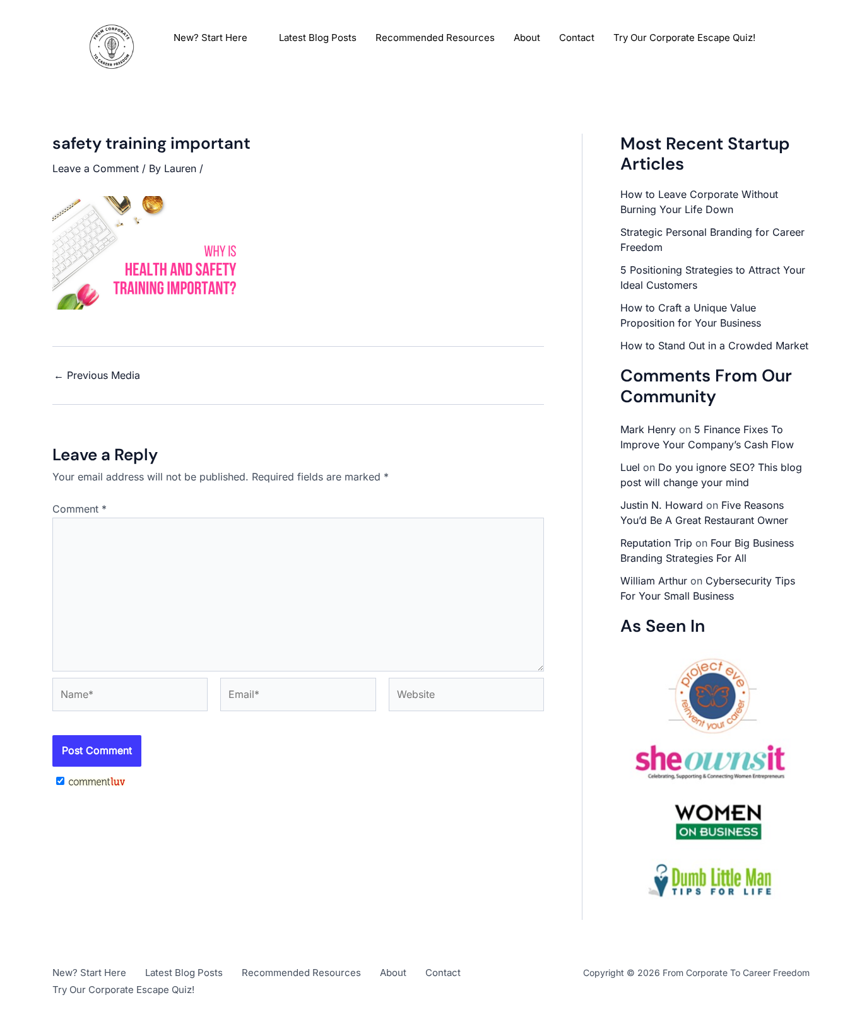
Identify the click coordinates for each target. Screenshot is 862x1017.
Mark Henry (648, 429)
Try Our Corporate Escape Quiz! (684, 38)
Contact (576, 38)
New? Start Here (210, 38)
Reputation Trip (656, 543)
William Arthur (653, 580)
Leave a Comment (95, 168)
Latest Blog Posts (318, 38)
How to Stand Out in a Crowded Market (714, 345)
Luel (630, 467)
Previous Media (97, 375)
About (527, 38)
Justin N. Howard (661, 505)
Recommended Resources (435, 38)
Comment (79, 509)
